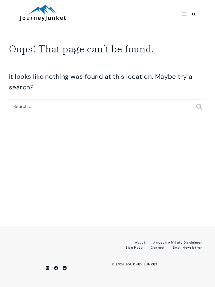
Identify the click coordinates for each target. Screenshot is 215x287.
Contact (158, 247)
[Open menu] (184, 14)
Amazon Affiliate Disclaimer (177, 242)
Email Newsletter (187, 247)
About (140, 242)
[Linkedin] (65, 268)
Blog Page (134, 247)
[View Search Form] (194, 14)
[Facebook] (56, 268)
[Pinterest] (47, 268)
